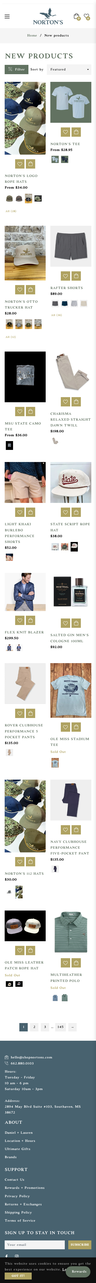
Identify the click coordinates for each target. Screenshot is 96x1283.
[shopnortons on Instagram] (17, 1257)
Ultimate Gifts (18, 1149)
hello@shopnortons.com (30, 1057)
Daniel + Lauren (19, 1133)
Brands (11, 1157)
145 (61, 1027)
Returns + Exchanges (23, 1204)
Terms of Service (20, 1221)
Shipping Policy (18, 1212)
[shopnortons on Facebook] (7, 1257)
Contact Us (14, 1180)
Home (32, 35)
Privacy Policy (17, 1196)
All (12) (10, 337)
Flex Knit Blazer (24, 632)
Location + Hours (20, 1141)
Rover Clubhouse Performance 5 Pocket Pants (24, 731)
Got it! (18, 1276)
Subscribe (80, 1244)
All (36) (56, 315)
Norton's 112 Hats (24, 874)
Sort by (37, 69)
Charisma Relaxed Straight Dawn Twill (70, 419)
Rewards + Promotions (25, 1188)
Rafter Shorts (66, 288)
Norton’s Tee (65, 144)
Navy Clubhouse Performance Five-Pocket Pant (69, 847)
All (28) (10, 211)
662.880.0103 (21, 1063)
